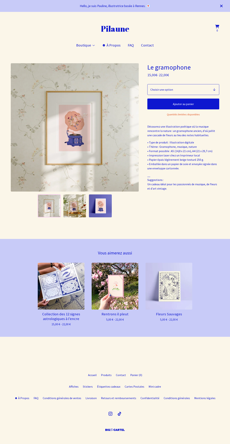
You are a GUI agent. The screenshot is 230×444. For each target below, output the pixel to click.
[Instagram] (110, 413)
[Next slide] (134, 127)
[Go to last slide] (16, 127)
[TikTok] (119, 413)
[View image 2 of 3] (74, 205)
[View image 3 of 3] (100, 205)
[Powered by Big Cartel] (115, 429)
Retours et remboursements (118, 398)
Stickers (88, 386)
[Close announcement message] (221, 6)
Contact (147, 45)
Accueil (92, 375)
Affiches (74, 386)
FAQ (131, 45)
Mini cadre (155, 386)
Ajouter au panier (183, 104)
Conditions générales (177, 398)
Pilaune (115, 28)
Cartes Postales (134, 386)
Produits (106, 375)
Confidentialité (150, 398)
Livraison (91, 398)
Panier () (136, 375)
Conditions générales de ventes (62, 398)
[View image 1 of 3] (49, 205)
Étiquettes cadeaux (108, 386)
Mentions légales (204, 398)
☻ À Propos (111, 45)
